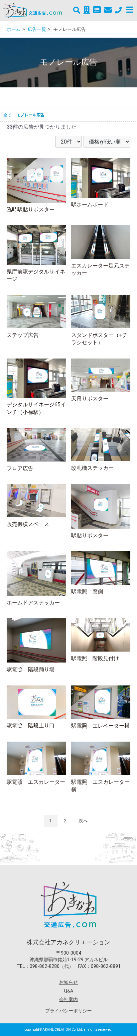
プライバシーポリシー (68, 1010)
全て (7, 115)
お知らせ (68, 982)
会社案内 (68, 999)
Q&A (68, 990)
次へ (83, 820)
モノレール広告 (31, 115)
